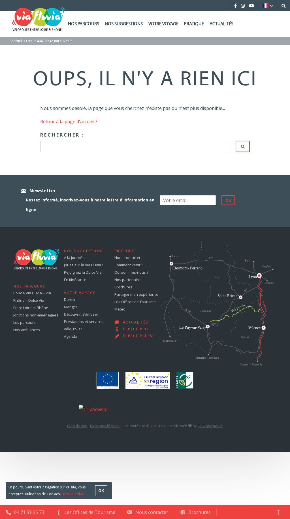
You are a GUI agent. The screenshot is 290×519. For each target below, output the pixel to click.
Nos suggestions (124, 24)
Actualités (221, 24)
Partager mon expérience (136, 294)
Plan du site (77, 425)
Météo (119, 309)
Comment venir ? (128, 264)
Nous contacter (127, 257)
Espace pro (135, 329)
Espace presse (139, 336)
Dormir (70, 299)
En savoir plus (72, 494)
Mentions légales (105, 425)
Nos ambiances (26, 329)
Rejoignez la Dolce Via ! (83, 272)
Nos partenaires (128, 279)
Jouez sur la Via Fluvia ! (83, 264)
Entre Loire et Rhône (30, 307)
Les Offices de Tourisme (135, 301)
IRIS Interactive (210, 425)
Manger (70, 306)
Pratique (194, 24)
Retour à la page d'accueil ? (68, 121)
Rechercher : (62, 135)
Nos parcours (83, 24)
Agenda (70, 336)
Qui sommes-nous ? (131, 272)
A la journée (74, 257)
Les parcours (24, 322)
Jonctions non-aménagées (35, 315)
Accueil (17, 41)
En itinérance (75, 279)
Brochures (123, 287)
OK (101, 490)
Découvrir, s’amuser (81, 314)
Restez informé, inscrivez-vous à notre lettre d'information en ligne (90, 204)
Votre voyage (163, 24)
